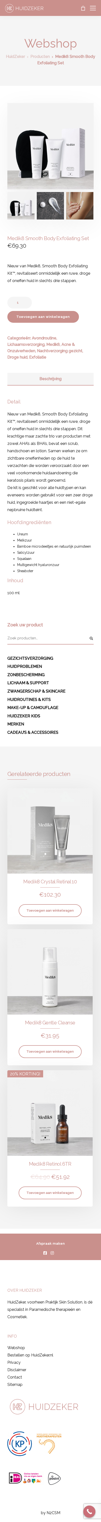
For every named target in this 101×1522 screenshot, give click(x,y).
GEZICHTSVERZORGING (30, 658)
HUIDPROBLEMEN (24, 666)
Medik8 (53, 344)
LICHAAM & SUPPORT (28, 683)
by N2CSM (50, 1512)
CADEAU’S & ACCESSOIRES (32, 732)
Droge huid (17, 357)
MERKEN (15, 724)
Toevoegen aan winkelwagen (43, 317)
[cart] (83, 8)
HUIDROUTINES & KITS (29, 699)
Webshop (16, 1347)
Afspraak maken (50, 1243)
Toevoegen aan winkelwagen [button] (50, 910)
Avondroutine (44, 338)
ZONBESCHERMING (26, 674)
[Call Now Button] (89, 1512)
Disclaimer (16, 1369)
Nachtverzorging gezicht (59, 350)
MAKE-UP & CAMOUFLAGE (32, 707)
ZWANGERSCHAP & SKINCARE (36, 691)
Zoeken (91, 638)
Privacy (14, 1362)
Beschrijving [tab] (50, 378)
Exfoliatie (37, 357)
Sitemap (15, 1384)
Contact (14, 1377)
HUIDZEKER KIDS (23, 716)
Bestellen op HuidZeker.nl (30, 1355)
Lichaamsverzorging (26, 344)
